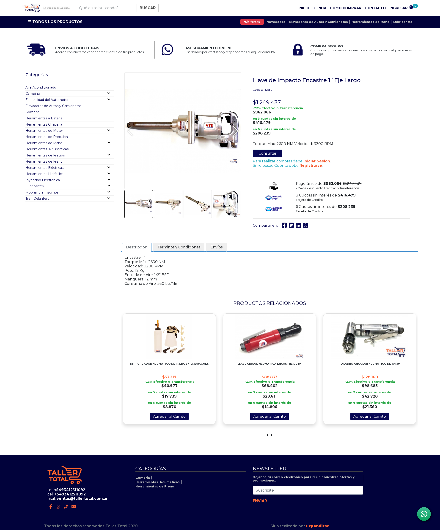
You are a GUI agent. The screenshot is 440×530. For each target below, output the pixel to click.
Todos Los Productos (56, 22)
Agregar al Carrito (169, 416)
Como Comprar (345, 8)
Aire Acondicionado (40, 87)
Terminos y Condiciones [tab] (178, 247)
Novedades (276, 22)
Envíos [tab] (216, 247)
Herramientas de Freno (44, 161)
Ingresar (399, 8)
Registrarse (311, 165)
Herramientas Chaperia (43, 124)
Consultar (267, 153)
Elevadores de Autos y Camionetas (318, 22)
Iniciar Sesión (316, 161)
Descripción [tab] (136, 247)
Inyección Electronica (42, 180)
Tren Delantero (37, 198)
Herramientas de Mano (371, 22)
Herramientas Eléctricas (44, 168)
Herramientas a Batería (43, 118)
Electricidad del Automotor (47, 100)
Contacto (375, 8)
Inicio (304, 8)
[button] (236, 131)
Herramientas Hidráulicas (45, 174)
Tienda (319, 8)
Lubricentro (402, 22)
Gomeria (32, 112)
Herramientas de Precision (46, 137)
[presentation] (267, 435)
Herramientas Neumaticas (47, 149)
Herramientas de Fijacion (45, 155)
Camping (32, 93)
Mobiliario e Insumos (41, 192)
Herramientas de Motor (44, 131)
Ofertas (254, 22)
